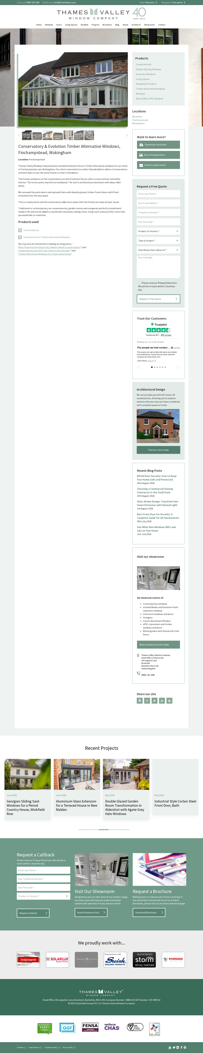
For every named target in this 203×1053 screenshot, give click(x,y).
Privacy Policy (165, 282)
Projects (95, 24)
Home (39, 24)
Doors (59, 24)
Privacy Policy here (42, 860)
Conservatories (31, 230)
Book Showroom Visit (88, 912)
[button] (83, 829)
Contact (161, 24)
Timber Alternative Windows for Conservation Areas (44, 253)
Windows (49, 24)
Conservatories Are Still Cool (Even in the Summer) (44, 250)
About (125, 24)
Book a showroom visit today (154, 644)
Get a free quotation (154, 154)
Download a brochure (155, 144)
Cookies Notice (34, 1047)
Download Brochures (145, 912)
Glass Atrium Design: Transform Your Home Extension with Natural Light (157, 503)
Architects (136, 24)
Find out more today (158, 449)
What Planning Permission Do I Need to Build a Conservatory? (49, 247)
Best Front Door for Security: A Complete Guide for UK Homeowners (158, 516)
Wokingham (138, 123)
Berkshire (137, 116)
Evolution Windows (145, 74)
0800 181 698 (148, 675)
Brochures (107, 24)
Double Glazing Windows (148, 69)
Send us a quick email (155, 164)
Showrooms (149, 24)
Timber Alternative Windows (150, 88)
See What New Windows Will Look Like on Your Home (156, 528)
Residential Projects (146, 83)
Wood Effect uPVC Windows (149, 98)
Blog (117, 24)
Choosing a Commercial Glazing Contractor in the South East (155, 490)
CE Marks (20, 1047)
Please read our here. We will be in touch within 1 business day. (157, 286)
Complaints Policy (51, 1047)
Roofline (84, 24)
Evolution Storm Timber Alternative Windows (46, 237)
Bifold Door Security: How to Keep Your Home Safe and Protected (157, 477)
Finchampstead (140, 119)
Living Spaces (71, 24)
